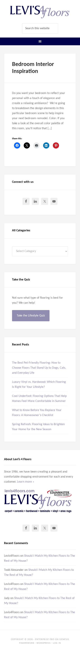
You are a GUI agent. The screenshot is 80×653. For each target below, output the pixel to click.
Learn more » (25, 481)
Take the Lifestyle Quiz (31, 315)
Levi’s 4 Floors (40, 11)
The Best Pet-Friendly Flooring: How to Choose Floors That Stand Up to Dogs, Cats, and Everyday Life (39, 367)
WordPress (44, 643)
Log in (57, 643)
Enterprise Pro (44, 639)
